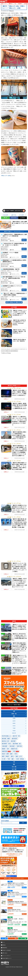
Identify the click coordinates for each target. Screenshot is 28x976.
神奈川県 (12, 10)
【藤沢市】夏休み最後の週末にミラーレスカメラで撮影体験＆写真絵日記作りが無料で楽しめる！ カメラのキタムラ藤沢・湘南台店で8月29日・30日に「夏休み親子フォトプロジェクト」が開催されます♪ (19, 647)
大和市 (16, 751)
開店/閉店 (20, 3)
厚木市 (16, 753)
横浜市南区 (13, 741)
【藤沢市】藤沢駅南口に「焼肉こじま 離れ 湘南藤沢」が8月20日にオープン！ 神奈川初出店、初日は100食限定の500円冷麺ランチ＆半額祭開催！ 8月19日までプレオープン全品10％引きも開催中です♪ (19, 450)
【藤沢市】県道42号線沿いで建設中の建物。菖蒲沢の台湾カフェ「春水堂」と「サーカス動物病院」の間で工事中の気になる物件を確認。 (19, 466)
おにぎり (3, 350)
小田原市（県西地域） (20, 758)
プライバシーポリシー (6, 955)
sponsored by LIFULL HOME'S (18, 878)
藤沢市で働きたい (8, 231)
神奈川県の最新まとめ (6, 736)
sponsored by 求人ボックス (19, 231)
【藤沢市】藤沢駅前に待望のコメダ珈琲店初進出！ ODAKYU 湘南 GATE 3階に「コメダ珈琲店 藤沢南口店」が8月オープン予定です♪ (19, 435)
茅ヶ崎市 (4, 758)
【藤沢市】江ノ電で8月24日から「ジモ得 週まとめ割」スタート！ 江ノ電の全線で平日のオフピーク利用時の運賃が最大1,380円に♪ (19, 637)
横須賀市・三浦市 (5, 748)
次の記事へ (22, 215)
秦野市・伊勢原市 (5, 756)
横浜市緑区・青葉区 (6, 738)
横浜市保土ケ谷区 (5, 741)
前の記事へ (6, 215)
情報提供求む (4, 947)
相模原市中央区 (14, 748)
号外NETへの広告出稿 (6, 950)
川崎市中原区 (19, 746)
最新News (11, 3)
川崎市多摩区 (4, 746)
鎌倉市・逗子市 (19, 756)
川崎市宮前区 (12, 746)
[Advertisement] (14, 370)
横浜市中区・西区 (16, 736)
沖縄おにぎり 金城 (5, 175)
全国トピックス (4, 3)
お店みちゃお (4, 352)
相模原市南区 (6, 751)
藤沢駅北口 (15, 350)
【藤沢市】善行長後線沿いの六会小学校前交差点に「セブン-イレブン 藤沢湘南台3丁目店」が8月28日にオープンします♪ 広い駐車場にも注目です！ (19, 670)
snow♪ (9, 353)
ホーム (3, 942)
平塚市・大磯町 (11, 758)
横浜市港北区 (14, 738)
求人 (15, 3)
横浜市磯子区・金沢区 (6, 743)
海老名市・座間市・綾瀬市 (7, 753)
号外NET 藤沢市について (6, 958)
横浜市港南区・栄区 (17, 743)
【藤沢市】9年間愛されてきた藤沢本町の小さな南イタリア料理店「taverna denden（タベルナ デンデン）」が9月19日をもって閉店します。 (19, 508)
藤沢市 (12, 756)
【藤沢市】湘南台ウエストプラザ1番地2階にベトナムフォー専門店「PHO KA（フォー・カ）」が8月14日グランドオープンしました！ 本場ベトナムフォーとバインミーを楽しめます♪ (19, 660)
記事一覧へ (14, 215)
